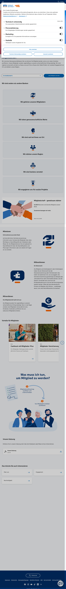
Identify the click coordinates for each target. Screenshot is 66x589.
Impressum (22, 16)
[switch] (61, 28)
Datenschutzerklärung (9, 16)
